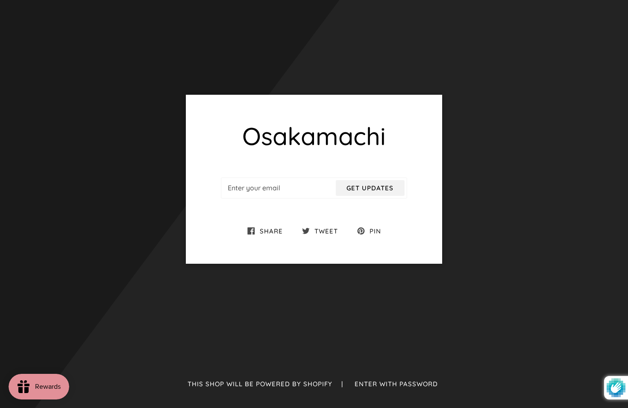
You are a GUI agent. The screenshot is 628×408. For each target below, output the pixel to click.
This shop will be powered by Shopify (261, 384)
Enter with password (396, 384)
